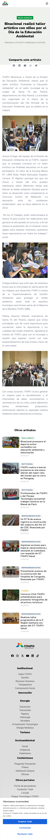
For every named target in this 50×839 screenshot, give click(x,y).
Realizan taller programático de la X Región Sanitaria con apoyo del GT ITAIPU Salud (32, 623)
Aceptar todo (25, 821)
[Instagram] (17, 655)
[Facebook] (12, 655)
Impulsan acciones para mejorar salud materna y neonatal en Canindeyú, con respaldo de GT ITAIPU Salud (33, 551)
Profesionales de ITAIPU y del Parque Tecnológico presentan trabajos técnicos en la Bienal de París (33, 499)
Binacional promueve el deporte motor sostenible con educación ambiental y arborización (33, 447)
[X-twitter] (22, 655)
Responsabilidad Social (31, 516)
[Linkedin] (32, 655)
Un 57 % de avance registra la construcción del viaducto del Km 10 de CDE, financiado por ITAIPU (33, 525)
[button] (47, 3)
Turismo (25, 591)
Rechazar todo (25, 834)
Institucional (27, 464)
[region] (25, 818)
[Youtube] (27, 655)
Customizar (25, 827)
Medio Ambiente (25, 18)
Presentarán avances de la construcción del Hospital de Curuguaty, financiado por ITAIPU (33, 575)
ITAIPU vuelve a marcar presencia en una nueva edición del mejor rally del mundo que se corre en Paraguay (33, 473)
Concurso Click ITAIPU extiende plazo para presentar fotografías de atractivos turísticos (33, 598)
